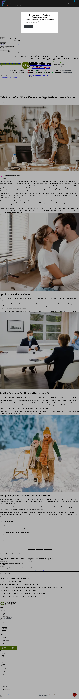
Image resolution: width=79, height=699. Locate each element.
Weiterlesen (40, 30)
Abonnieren (27, 26)
